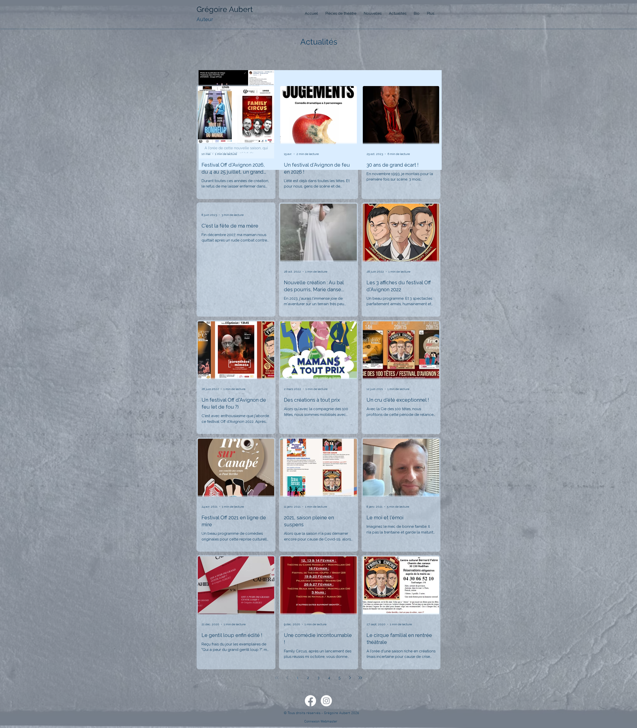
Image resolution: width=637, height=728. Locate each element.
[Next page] (349, 677)
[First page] (276, 677)
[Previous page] (287, 677)
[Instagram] (326, 700)
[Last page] (360, 677)
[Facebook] (310, 700)
